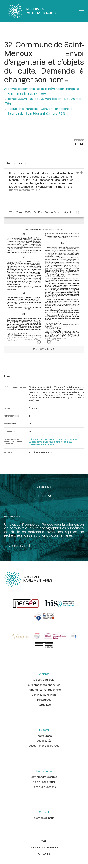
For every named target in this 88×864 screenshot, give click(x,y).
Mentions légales (44, 847)
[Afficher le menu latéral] (10, 212)
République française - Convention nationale (40, 108)
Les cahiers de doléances (44, 745)
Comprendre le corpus (44, 776)
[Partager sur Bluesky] (81, 144)
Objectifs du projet (44, 679)
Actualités (44, 704)
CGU (44, 841)
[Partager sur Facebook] (75, 144)
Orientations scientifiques (44, 684)
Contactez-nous (44, 817)
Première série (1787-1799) (27, 93)
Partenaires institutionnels (44, 689)
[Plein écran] (78, 212)
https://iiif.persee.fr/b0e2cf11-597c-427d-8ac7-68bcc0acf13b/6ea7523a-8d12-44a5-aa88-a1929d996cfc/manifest (53, 442)
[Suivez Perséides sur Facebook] (38, 496)
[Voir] (66, 79)
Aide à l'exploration (44, 781)
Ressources (44, 699)
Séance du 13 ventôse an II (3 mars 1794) (36, 113)
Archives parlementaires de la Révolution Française (41, 88)
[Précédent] (39, 342)
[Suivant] (49, 342)
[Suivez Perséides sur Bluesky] (49, 496)
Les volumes (44, 735)
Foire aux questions (44, 786)
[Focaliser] (81, 173)
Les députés (44, 740)
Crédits (44, 853)
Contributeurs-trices (44, 694)
